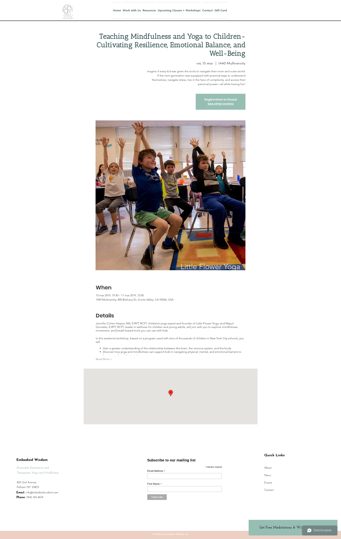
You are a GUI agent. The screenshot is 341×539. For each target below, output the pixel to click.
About (268, 468)
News (267, 475)
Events (268, 482)
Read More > (104, 359)
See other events (221, 104)
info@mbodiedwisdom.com (42, 492)
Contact (269, 490)
